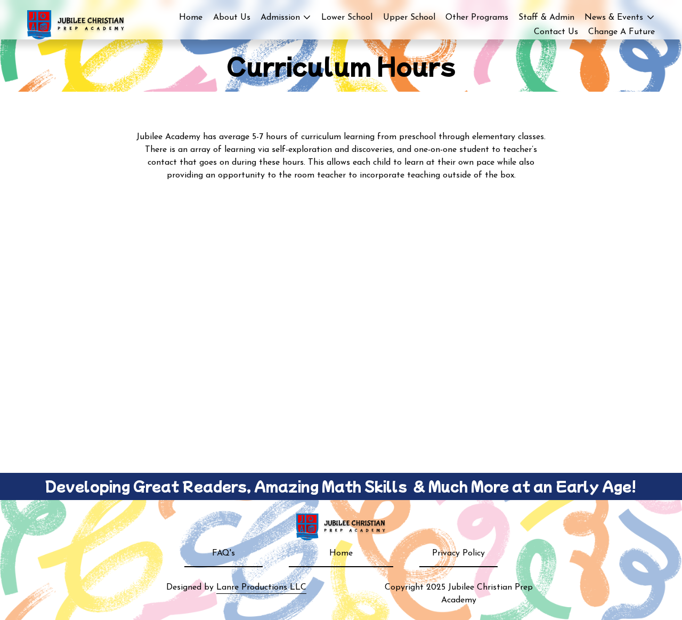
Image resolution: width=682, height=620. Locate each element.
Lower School (346, 17)
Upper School (409, 17)
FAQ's (223, 553)
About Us (231, 17)
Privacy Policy (458, 553)
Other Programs (476, 17)
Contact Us (556, 32)
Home (190, 17)
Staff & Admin (546, 17)
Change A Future (621, 32)
